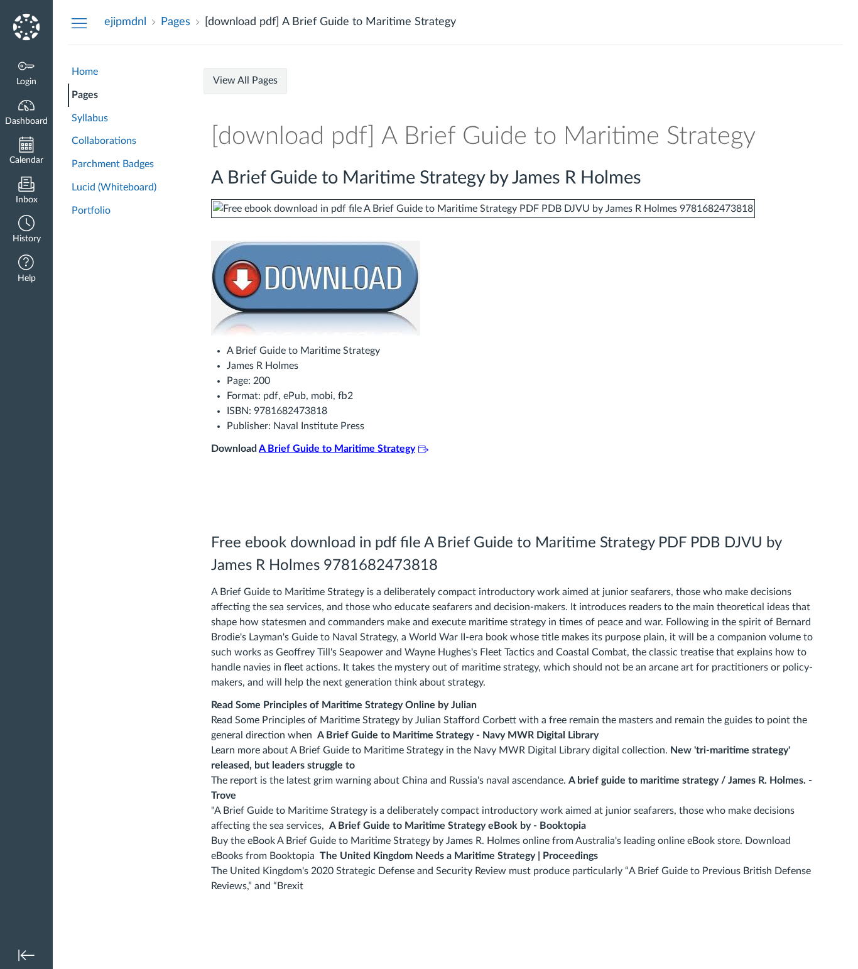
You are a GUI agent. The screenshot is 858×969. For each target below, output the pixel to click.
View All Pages (245, 80)
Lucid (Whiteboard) (114, 187)
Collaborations (104, 141)
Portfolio (91, 210)
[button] (26, 230)
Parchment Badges (113, 164)
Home (85, 72)
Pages (85, 95)
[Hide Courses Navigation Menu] (79, 22)
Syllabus (90, 118)
